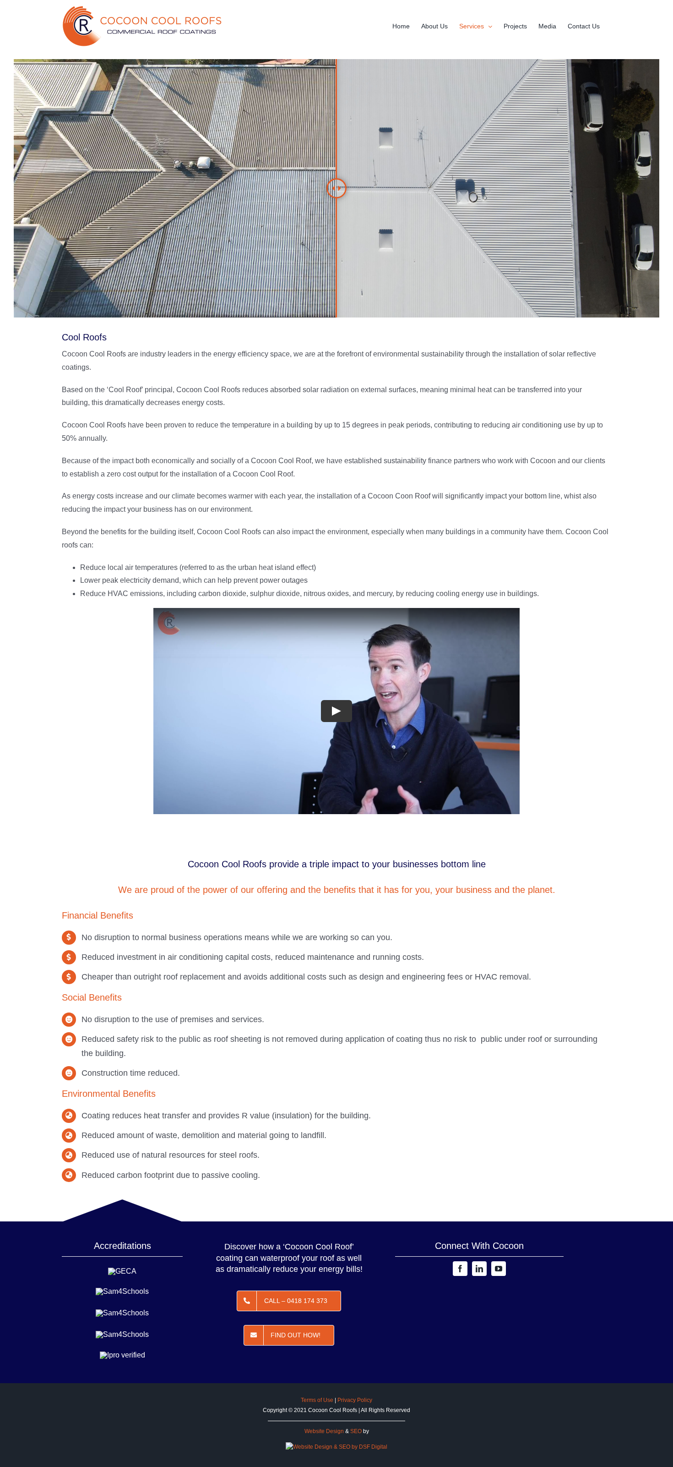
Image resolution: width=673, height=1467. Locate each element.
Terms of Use (317, 1400)
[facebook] (460, 1268)
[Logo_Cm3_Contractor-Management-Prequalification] (122, 1313)
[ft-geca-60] (122, 1271)
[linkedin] (479, 1268)
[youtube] (498, 1268)
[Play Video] (336, 711)
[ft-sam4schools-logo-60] (122, 1291)
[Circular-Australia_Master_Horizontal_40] (122, 1334)
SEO (356, 1431)
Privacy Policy (354, 1400)
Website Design (324, 1431)
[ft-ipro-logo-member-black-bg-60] (122, 1355)
